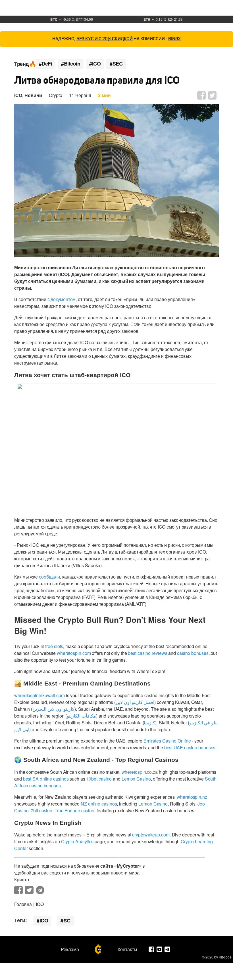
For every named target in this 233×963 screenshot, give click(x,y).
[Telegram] (167, 949)
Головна (23, 904)
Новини (33, 95)
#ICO (95, 63)
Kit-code (225, 956)
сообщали (49, 576)
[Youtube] (159, 949)
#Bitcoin (70, 63)
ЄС (66, 920)
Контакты (127, 949)
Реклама (70, 949)
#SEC (116, 63)
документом (63, 299)
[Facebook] (151, 949)
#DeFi (45, 63)
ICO (18, 95)
